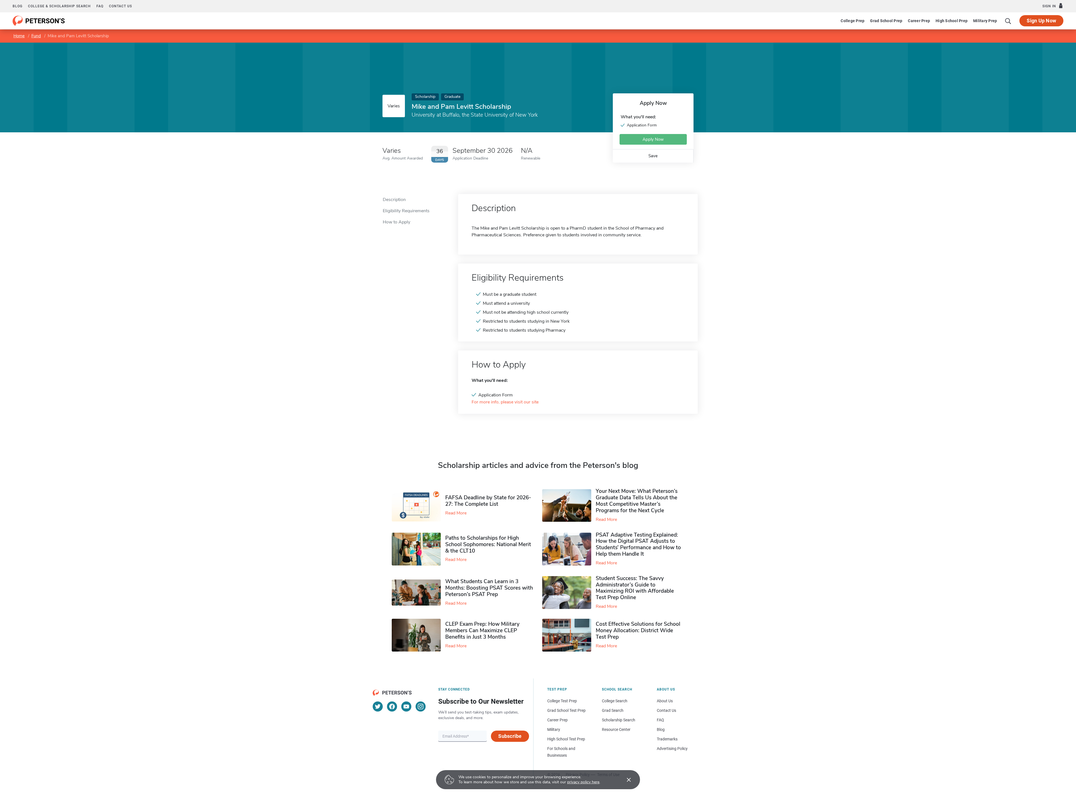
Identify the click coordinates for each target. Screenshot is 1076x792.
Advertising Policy (672, 748)
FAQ (99, 6)
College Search (614, 701)
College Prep (852, 21)
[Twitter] (378, 706)
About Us (665, 701)
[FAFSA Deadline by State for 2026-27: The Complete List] (418, 505)
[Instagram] (421, 706)
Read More (456, 513)
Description (394, 200)
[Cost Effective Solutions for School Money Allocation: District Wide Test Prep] (569, 635)
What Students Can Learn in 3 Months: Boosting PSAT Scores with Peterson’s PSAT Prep (489, 588)
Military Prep (985, 21)
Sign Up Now (1041, 21)
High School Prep (952, 21)
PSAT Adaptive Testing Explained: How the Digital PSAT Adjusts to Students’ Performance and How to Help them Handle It (638, 544)
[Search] (1008, 21)
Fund (36, 36)
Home (19, 36)
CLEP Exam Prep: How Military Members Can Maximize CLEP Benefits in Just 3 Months (482, 630)
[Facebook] (392, 706)
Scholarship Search (618, 720)
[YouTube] (406, 706)
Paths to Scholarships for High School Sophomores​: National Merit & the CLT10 (488, 544)
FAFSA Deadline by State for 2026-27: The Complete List (488, 501)
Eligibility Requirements (406, 211)
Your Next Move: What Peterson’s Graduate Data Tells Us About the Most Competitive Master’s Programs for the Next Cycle (637, 501)
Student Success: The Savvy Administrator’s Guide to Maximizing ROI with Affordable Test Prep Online (635, 588)
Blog (17, 6)
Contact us (120, 6)
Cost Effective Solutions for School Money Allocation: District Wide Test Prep (638, 630)
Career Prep (919, 21)
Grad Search (612, 710)
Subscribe (509, 736)
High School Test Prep (566, 739)
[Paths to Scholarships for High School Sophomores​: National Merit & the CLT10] (418, 549)
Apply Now (653, 139)
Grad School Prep (886, 21)
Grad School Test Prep (566, 710)
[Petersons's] (39, 20)
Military (553, 729)
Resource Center (616, 729)
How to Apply (396, 222)
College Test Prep (562, 701)
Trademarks (667, 739)
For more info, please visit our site (505, 402)
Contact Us (666, 710)
